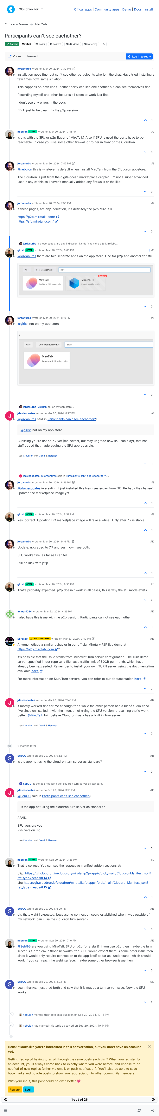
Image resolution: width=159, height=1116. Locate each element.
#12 (152, 611)
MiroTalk (26, 44)
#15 (152, 755)
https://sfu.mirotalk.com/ (35, 221)
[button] (6, 1110)
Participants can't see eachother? (72, 419)
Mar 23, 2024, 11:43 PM (62, 700)
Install (148, 9)
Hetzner (52, 455)
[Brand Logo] (11, 9)
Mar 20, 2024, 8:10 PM (57, 317)
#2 (152, 131)
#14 (152, 700)
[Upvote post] (145, 120)
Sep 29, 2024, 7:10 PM (62, 940)
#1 (153, 68)
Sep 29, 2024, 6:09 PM (53, 908)
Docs (138, 9)
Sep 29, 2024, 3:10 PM (61, 790)
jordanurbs (24, 68)
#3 (152, 163)
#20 (152, 981)
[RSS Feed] (104, 44)
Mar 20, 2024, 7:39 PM (57, 68)
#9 (152, 514)
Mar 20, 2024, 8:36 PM (57, 482)
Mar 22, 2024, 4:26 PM (58, 611)
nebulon (22, 131)
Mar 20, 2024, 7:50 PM (57, 203)
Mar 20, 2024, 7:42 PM (57, 163)
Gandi (42, 455)
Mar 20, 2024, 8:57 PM (60, 514)
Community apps (107, 9)
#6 (152, 317)
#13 (152, 638)
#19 (152, 940)
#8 (152, 482)
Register (15, 1089)
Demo (126, 9)
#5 (152, 250)
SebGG (21, 755)
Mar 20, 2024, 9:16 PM (57, 541)
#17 (152, 859)
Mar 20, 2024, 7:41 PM (62, 131)
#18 (152, 908)
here (35, 671)
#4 (152, 203)
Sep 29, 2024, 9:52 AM (53, 755)
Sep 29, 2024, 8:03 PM (53, 981)
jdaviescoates (26, 413)
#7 (152, 413)
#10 (152, 541)
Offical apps (83, 9)
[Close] (149, 1046)
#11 (152, 584)
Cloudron (28, 455)
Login (28, 1089)
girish (20, 250)
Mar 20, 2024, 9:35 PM (60, 584)
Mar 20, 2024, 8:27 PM (61, 413)
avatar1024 (24, 611)
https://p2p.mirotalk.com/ (36, 217)
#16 (152, 790)
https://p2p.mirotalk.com (35, 649)
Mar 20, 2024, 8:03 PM (60, 250)
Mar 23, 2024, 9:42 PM (77, 638)
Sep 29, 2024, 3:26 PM (63, 859)
